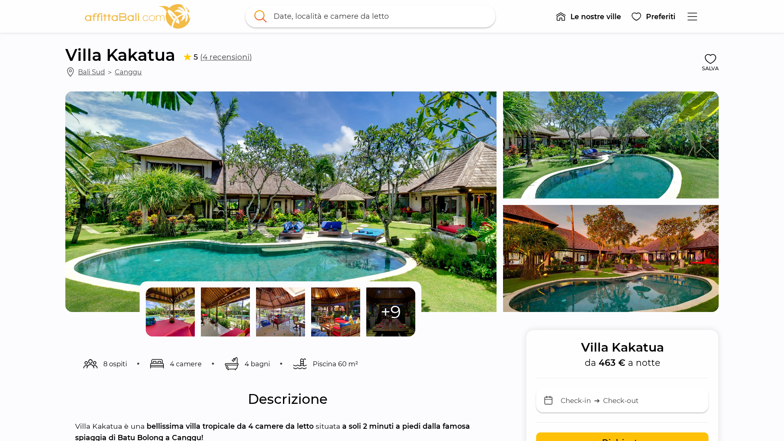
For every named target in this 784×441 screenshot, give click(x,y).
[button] (588, 16)
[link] (137, 16)
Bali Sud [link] (91, 72)
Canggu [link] (128, 72)
